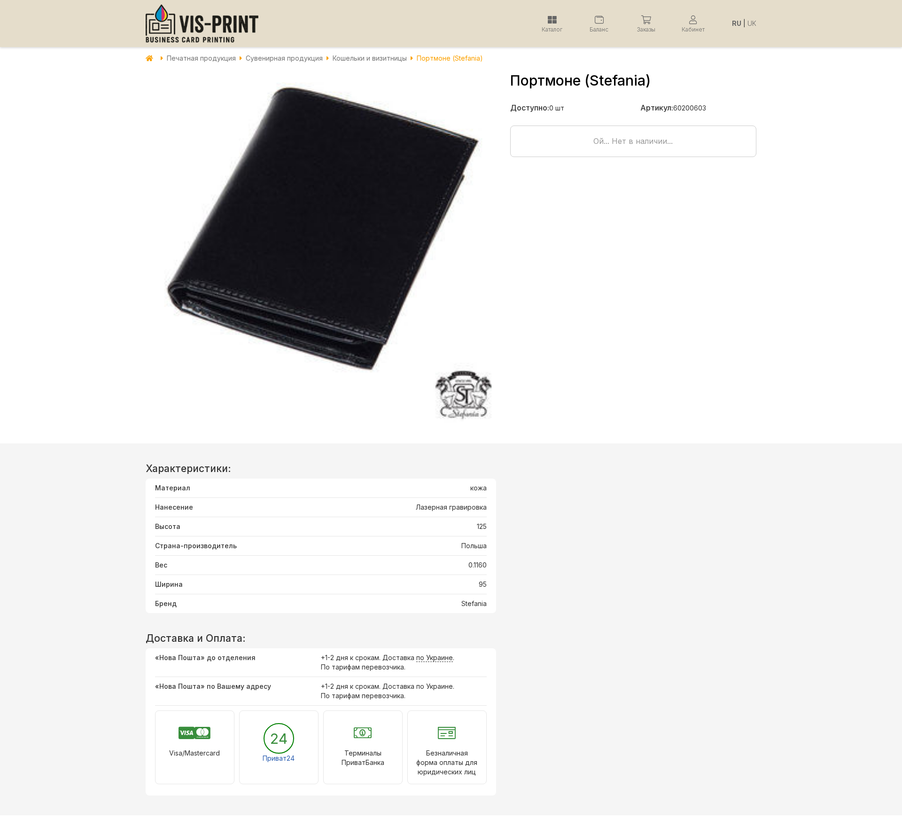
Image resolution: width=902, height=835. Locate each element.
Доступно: (529, 107)
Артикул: (656, 107)
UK (751, 23)
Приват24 (279, 758)
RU (736, 23)
